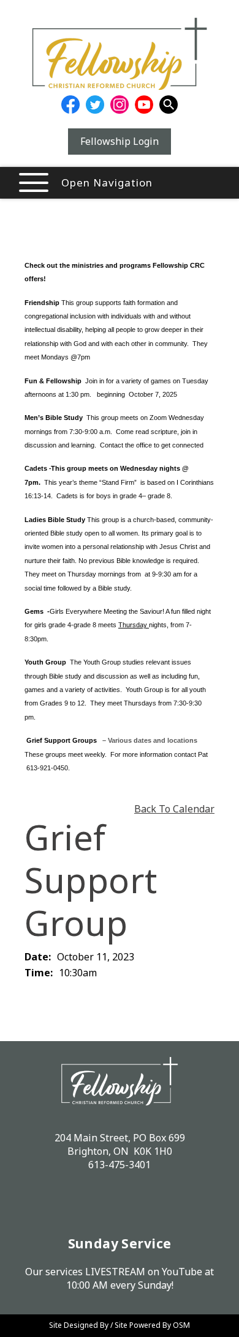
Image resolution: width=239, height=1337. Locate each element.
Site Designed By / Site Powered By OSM (119, 1325)
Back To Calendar (174, 809)
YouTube (182, 1271)
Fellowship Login (119, 141)
